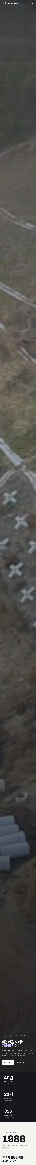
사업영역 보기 (7, 1062)
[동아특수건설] (10, 3)
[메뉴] (32, 3)
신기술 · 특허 (20, 1062)
